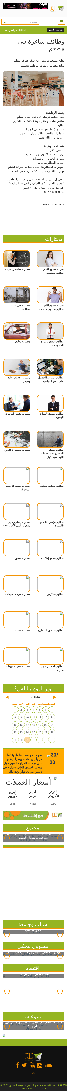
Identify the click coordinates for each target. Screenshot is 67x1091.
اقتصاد (33, 967)
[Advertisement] (33, 883)
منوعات (32, 1016)
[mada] (25, 9)
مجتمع (32, 827)
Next (60, 837)
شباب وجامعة (32, 924)
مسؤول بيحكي (32, 945)
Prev (7, 837)
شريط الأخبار (56, 30)
